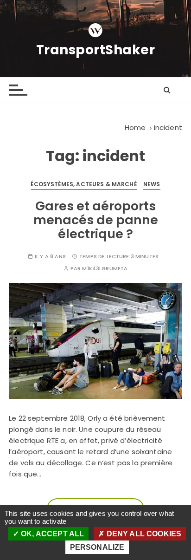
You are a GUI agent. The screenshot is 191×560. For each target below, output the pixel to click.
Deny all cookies (143, 534)
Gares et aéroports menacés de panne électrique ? (95, 219)
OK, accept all (51, 534)
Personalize (97, 547)
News (151, 184)
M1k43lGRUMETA (104, 268)
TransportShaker (95, 50)
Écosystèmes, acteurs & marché (83, 184)
